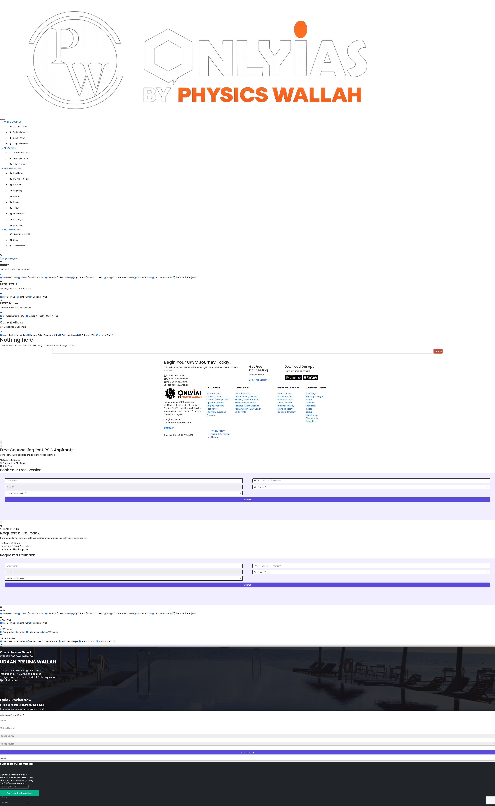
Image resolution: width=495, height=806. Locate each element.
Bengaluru (17, 225)
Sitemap (215, 437)
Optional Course (20, 132)
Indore (16, 202)
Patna (16, 196)
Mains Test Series (21, 158)
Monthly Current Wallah (247, 399)
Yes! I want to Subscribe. (19, 793)
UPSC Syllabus (284, 393)
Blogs (15, 240)
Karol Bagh (18, 173)
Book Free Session (258, 379)
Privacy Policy (218, 430)
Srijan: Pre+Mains (20, 164)
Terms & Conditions (220, 434)
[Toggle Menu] (0, 119)
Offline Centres (12, 168)
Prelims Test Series (21, 152)
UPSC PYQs (240, 411)
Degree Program (20, 143)
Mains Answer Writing (22, 234)
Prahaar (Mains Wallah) (247, 405)
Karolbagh (311, 393)
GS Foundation (20, 126)
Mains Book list (284, 402)
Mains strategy (284, 408)
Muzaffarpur (18, 213)
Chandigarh (18, 219)
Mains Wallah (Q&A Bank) (248, 408)
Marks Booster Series (245, 402)
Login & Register (10, 258)
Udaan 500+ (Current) (246, 396)
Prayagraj (17, 190)
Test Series (10, 148)
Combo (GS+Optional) (218, 399)
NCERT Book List (285, 396)
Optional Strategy (286, 411)
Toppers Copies (20, 245)
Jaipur (16, 208)
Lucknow (17, 184)
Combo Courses (20, 138)
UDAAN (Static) (242, 393)
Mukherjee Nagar (20, 179)
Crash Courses (214, 396)
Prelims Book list (285, 399)
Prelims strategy (285, 405)
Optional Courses (215, 402)
